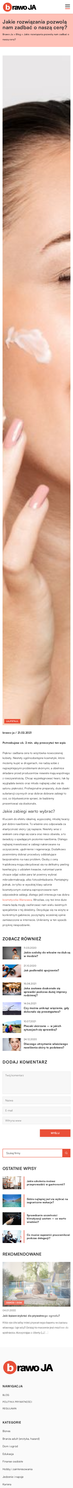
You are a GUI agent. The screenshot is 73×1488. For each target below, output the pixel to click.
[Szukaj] (66, 1153)
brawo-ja (9, 732)
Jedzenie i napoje (13, 1476)
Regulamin (10, 1408)
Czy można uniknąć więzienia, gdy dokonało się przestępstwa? (46, 1009)
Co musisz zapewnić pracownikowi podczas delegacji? (48, 1236)
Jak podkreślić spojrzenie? (41, 970)
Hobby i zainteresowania (17, 1469)
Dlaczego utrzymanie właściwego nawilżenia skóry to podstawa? (46, 1045)
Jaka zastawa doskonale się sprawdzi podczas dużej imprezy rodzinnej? (45, 992)
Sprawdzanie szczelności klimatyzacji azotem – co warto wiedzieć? (46, 1219)
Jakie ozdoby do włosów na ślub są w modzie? (47, 954)
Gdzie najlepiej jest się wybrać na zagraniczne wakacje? (47, 1200)
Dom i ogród (10, 1446)
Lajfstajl (12, 721)
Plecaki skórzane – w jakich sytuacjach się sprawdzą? (42, 1027)
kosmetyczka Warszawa (17, 899)
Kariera (7, 1484)
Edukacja (8, 1454)
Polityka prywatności (17, 1401)
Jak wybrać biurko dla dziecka (23, 1315)
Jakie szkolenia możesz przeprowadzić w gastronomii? (46, 1183)
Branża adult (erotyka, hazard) (21, 1438)
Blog (6, 1394)
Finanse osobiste (13, 1461)
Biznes (6, 1431)
